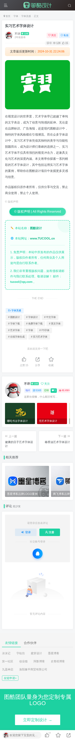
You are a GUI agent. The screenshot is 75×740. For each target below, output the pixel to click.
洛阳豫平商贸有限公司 (33, 669)
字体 (15, 16)
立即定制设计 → (37, 720)
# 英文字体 (55, 323)
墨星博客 (53, 653)
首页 (7, 16)
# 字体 (29, 330)
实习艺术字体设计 (19, 26)
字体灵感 (26, 16)
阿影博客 (39, 661)
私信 (66, 35)
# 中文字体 (50, 317)
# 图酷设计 (14, 317)
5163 (38, 390)
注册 (51, 532)
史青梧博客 (58, 661)
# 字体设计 (32, 317)
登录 (28, 532)
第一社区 (7, 661)
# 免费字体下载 (34, 323)
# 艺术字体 (14, 330)
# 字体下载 (14, 323)
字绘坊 (20, 653)
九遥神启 (7, 669)
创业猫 (23, 661)
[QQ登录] (38, 554)
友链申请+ (10, 678)
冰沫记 (6, 653)
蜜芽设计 (36, 653)
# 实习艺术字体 (39, 336)
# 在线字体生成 (16, 336)
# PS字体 (44, 330)
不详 (17, 33)
